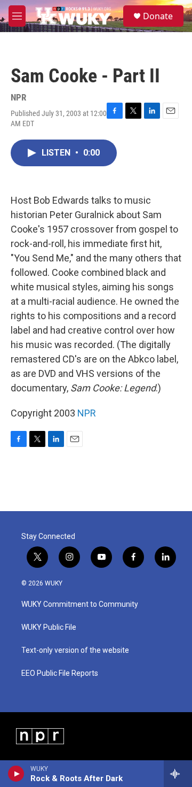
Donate (158, 16)
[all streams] (178, 773)
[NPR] (40, 736)
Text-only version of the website (75, 650)
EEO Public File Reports (59, 673)
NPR (86, 413)
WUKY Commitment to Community (79, 604)
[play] (16, 773)
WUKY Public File (48, 627)
